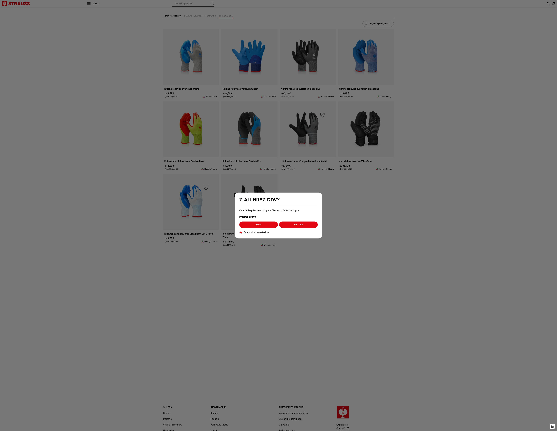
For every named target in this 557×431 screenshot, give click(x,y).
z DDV (258, 224)
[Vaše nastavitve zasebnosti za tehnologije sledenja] (552, 426)
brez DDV (298, 224)
